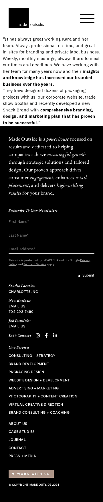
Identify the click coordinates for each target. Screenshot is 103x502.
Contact (17, 448)
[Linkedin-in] (55, 335)
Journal (17, 440)
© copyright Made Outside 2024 (34, 484)
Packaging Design (26, 372)
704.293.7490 (21, 311)
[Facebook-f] (46, 335)
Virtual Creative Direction (36, 405)
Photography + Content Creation (43, 396)
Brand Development (29, 364)
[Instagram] (37, 335)
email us (17, 306)
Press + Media (22, 456)
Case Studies (22, 432)
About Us (18, 424)
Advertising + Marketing (34, 388)
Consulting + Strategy (32, 356)
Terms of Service (34, 264)
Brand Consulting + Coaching (39, 413)
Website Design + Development (39, 380)
